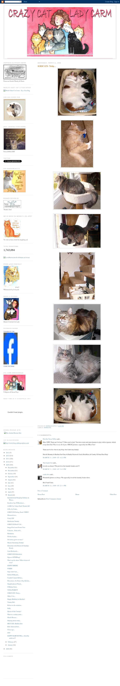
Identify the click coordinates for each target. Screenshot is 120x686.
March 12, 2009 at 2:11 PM (54, 485)
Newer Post (41, 494)
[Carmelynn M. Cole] (11, 364)
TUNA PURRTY (12, 590)
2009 (8, 465)
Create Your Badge (9, 366)
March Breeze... (12, 617)
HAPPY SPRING (12, 565)
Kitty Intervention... (13, 627)
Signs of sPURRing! (13, 557)
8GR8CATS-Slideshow (14, 554)
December (11, 467)
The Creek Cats (48, 463)
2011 (8, 459)
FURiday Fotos (12, 587)
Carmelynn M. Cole (9, 331)
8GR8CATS (47, 427)
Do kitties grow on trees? (15, 540)
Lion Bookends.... (13, 551)
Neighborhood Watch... (14, 584)
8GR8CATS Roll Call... (14, 524)
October (10, 474)
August (10, 480)
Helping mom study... (14, 620)
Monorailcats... (12, 515)
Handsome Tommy (13, 521)
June (9, 486)
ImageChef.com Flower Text (16, 527)
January (10, 645)
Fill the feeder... (12, 536)
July (9, 483)
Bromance (10, 533)
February (11, 642)
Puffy (9, 608)
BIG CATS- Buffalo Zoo (15, 623)
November (11, 470)
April (9, 492)
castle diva (46, 474)
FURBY (9, 569)
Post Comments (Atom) (53, 499)
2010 (8, 462)
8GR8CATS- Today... (14, 593)
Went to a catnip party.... (15, 614)
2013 (8, 453)
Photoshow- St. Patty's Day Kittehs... (18, 581)
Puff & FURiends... (13, 575)
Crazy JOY (10, 518)
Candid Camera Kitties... (15, 578)
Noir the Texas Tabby (49, 439)
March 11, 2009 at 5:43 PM (54, 469)
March (10, 495)
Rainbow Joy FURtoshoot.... (16, 503)
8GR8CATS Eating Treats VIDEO (17, 512)
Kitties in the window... (14, 605)
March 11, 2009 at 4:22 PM (54, 457)
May (9, 489)
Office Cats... (11, 596)
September (11, 477)
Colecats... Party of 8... (14, 530)
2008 (8, 649)
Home (77, 494)
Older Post (113, 494)
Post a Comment (43, 491)
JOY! (8, 633)
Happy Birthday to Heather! (16, 599)
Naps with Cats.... (12, 572)
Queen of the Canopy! (14, 611)
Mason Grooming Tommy (15, 543)
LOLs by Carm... (12, 509)
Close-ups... (11, 630)
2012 (8, 456)
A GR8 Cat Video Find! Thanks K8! (18, 506)
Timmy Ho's (11, 602)
